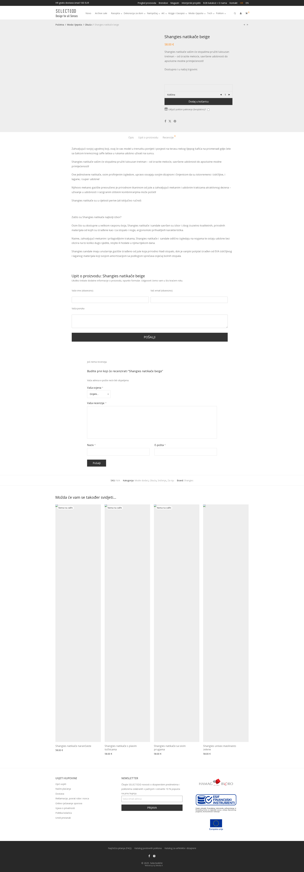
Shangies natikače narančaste (73, 746)
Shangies (188, 480)
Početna (59, 24)
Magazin (174, 3)
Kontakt (233, 3)
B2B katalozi (209, 3)
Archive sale (101, 13)
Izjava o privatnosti (65, 808)
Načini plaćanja (63, 788)
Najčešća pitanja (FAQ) (120, 848)
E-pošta (160, 445)
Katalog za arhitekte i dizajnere (180, 848)
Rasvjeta (115, 13)
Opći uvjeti (60, 784)
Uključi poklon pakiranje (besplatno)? (187, 109)
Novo (88, 13)
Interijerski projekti (191, 3)
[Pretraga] (235, 13)
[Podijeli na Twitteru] (169, 121)
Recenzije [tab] (169, 137)
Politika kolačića (63, 812)
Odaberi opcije (61, 750)
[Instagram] (154, 855)
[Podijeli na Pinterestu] (175, 121)
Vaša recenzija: (97, 403)
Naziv (91, 445)
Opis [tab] (131, 137)
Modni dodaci (142, 480)
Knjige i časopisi (176, 13)
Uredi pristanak (63, 817)
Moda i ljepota (195, 13)
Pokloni (220, 13)
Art (163, 13)
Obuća (88, 24)
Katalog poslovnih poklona (148, 848)
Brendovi (163, 3)
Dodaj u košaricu (199, 101)
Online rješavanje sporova (68, 803)
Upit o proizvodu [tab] (148, 137)
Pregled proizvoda (147, 3)
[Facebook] (149, 855)
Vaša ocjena (95, 387)
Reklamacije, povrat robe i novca (72, 798)
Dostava (59, 793)
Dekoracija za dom (133, 13)
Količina (171, 94)
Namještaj (152, 13)
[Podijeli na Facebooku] (165, 121)
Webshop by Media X (154, 865)
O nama (223, 3)
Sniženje (162, 480)
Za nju (171, 480)
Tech (209, 13)
